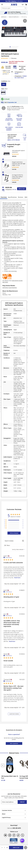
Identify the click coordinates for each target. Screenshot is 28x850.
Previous (2, 765)
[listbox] (14, 84)
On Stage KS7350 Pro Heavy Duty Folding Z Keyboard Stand (17, 176)
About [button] (3, 814)
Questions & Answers (14, 730)
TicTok (18, 835)
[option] (3, 92)
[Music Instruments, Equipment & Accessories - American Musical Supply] (14, 5)
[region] (13, 520)
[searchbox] (13, 540)
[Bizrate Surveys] (15, 842)
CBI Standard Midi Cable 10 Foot (9, 777)
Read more (17, 577)
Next (25, 765)
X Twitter (22, 835)
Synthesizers (4, 17)
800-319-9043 (14, 140)
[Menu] (2, 4)
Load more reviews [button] (14, 714)
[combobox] (14, 8)
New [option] (3, 84)
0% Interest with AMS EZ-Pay (22, 68)
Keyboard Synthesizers (14, 17)
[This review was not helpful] (22, 584)
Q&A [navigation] (25, 197)
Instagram (9, 835)
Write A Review (14, 533)
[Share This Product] (25, 21)
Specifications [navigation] (12, 197)
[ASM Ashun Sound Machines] (7, 279)
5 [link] (8, 58)
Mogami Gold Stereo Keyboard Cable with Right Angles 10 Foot (18, 163)
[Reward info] (8, 73)
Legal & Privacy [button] (6, 817)
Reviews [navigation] (20, 197)
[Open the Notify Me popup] (4, 108)
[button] (26, 5)
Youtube (5, 835)
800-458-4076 (17, 828)
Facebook (14, 835)
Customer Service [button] (7, 810)
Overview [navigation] (4, 197)
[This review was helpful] (20, 584)
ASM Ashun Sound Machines (9, 50)
